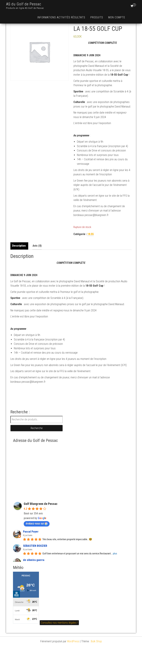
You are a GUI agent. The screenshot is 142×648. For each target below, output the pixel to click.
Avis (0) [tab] (37, 245)
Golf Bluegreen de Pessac (40, 504)
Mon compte (116, 17)
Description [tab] (19, 245)
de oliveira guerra (33, 560)
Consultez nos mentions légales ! (59, 622)
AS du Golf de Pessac (23, 4)
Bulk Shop (96, 641)
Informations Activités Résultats (61, 17)
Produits (96, 17)
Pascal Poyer (30, 531)
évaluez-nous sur (35, 523)
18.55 (90, 234)
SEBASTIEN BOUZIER (35, 545)
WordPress (73, 641)
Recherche (37, 428)
